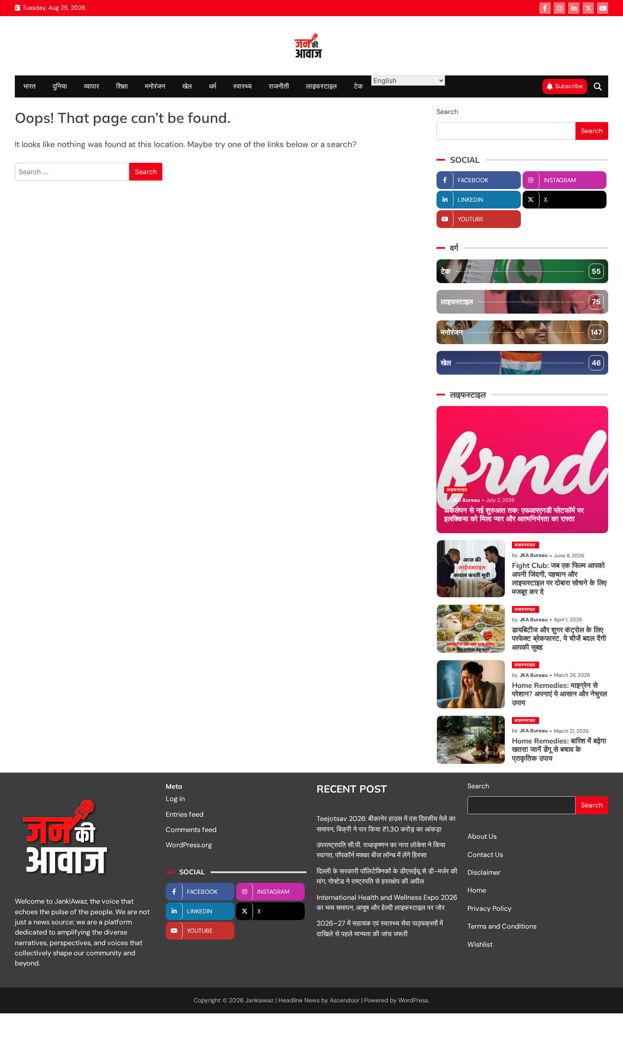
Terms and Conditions (502, 926)
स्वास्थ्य (242, 86)
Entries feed (184, 814)
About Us (482, 836)
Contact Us (485, 854)
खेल (187, 86)
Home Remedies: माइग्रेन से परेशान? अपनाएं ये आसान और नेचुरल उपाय (559, 694)
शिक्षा (122, 86)
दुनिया (60, 86)
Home (476, 890)
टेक (358, 86)
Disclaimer (484, 872)
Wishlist (479, 944)
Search (447, 111)
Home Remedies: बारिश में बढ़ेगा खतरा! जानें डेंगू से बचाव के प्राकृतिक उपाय (559, 749)
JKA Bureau (466, 500)
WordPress (413, 1000)
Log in (175, 798)
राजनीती (279, 86)
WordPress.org (189, 844)
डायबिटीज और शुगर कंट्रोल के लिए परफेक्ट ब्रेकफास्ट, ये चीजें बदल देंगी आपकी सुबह (559, 638)
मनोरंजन (155, 86)
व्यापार (91, 86)
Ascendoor (344, 1000)
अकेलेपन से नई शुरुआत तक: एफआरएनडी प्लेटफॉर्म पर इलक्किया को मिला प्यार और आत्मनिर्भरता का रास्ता (514, 514)
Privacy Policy (489, 908)
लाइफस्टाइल (321, 86)
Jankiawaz (259, 1000)
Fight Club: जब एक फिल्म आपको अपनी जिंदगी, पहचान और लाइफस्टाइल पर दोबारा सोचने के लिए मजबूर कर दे (559, 578)
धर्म (212, 86)
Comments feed (191, 829)
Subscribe (569, 86)
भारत (29, 86)
